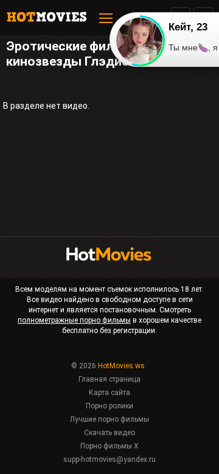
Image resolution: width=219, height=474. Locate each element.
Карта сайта (109, 392)
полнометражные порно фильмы (74, 320)
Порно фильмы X (109, 446)
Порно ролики (109, 406)
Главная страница (109, 379)
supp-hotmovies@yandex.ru (109, 459)
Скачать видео (109, 432)
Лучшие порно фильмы (109, 419)
